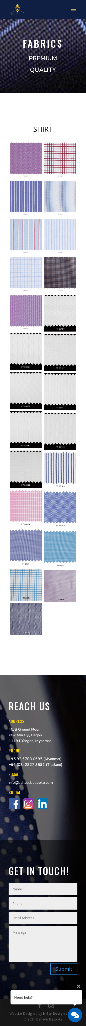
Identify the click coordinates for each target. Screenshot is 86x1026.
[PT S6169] (60, 470)
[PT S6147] (26, 469)
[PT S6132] (26, 390)
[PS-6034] (26, 198)
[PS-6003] (26, 160)
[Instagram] (28, 808)
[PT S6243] (60, 509)
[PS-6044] (60, 198)
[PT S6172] (26, 508)
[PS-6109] (26, 312)
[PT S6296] (60, 586)
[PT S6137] (60, 391)
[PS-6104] (60, 274)
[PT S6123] (60, 313)
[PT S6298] (26, 619)
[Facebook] (15, 808)
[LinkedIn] (42, 808)
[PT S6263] (26, 585)
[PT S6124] (26, 351)
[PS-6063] (26, 274)
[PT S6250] (60, 549)
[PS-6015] (60, 160)
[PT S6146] (60, 431)
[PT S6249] (26, 547)
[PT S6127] (60, 352)
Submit (64, 969)
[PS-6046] (26, 236)
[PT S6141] (26, 429)
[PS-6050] (60, 236)
